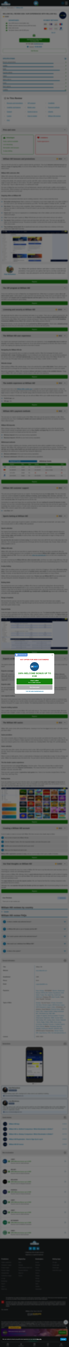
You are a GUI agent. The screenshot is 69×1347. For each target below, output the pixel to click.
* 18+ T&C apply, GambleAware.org (34, 691)
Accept (63, 1339)
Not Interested (34, 687)
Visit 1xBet (34, 681)
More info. (39, 1339)
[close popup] (52, 655)
